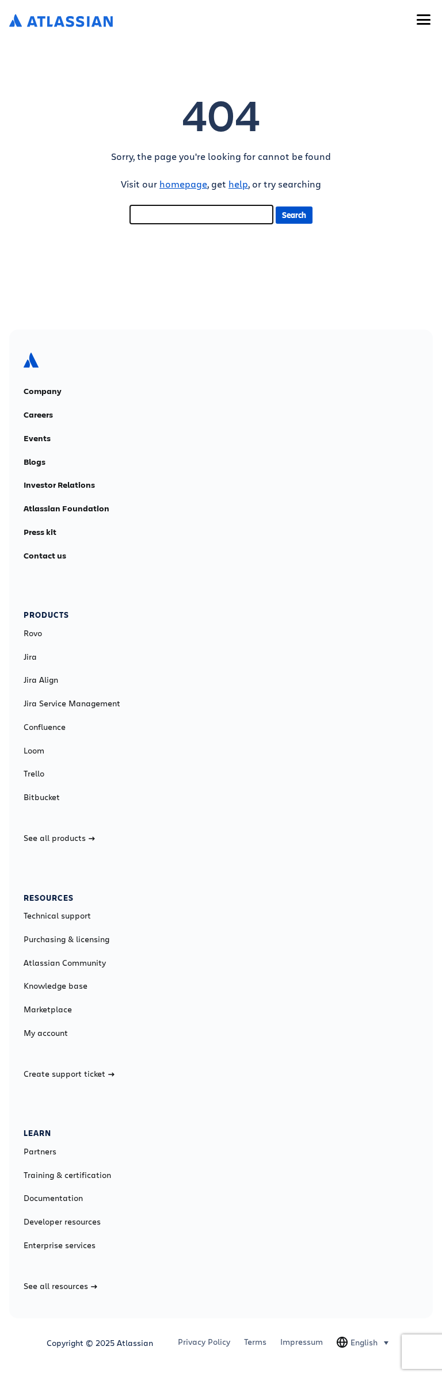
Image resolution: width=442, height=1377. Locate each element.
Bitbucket (42, 797)
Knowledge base (55, 985)
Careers (38, 414)
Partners (40, 1151)
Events (37, 438)
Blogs (34, 461)
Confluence (45, 727)
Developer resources (62, 1221)
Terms (255, 1342)
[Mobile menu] (423, 19)
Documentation (53, 1198)
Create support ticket (64, 1073)
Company (43, 391)
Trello (34, 773)
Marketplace (48, 1009)
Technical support (57, 915)
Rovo (33, 633)
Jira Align (41, 679)
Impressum (301, 1342)
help (238, 184)
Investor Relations (59, 484)
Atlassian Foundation (66, 508)
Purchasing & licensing (66, 939)
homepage (183, 184)
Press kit (40, 532)
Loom (34, 750)
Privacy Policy (204, 1342)
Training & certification (67, 1175)
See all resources (56, 1286)
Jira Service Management (72, 703)
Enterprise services (60, 1245)
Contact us (45, 555)
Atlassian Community (65, 962)
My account (46, 1033)
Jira (30, 656)
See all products (55, 838)
